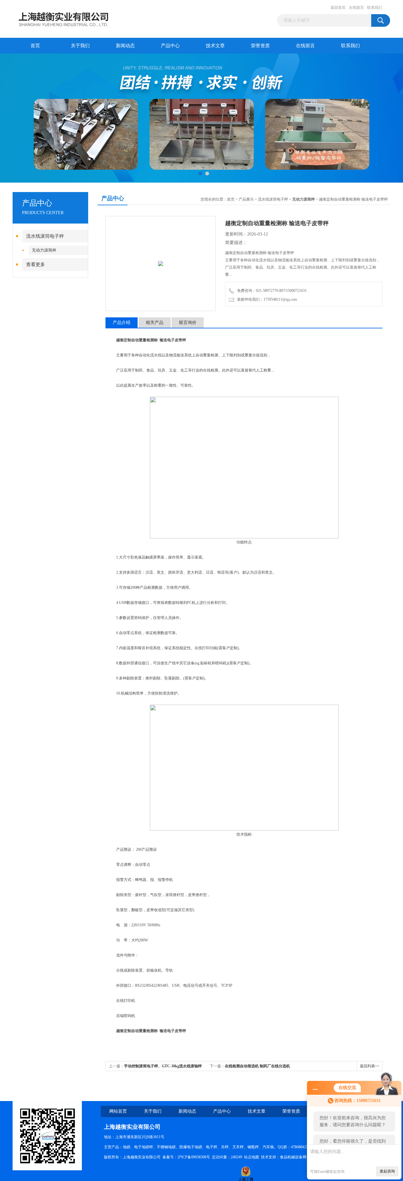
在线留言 (356, 7)
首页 (35, 45)
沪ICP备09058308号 (194, 1157)
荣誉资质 (260, 45)
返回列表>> (369, 1066)
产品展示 (246, 199)
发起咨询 (387, 1171)
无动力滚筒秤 (44, 250)
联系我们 (374, 7)
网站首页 (118, 1111)
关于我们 (80, 45)
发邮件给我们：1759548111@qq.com (266, 299)
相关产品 (154, 322)
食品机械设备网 (293, 1157)
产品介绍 (121, 322)
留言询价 (187, 322)
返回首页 (338, 7)
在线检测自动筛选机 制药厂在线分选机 (257, 1066)
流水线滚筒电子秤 (45, 236)
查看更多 (35, 264)
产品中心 (170, 45)
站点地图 (251, 1157)
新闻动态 (125, 45)
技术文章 (215, 45)
